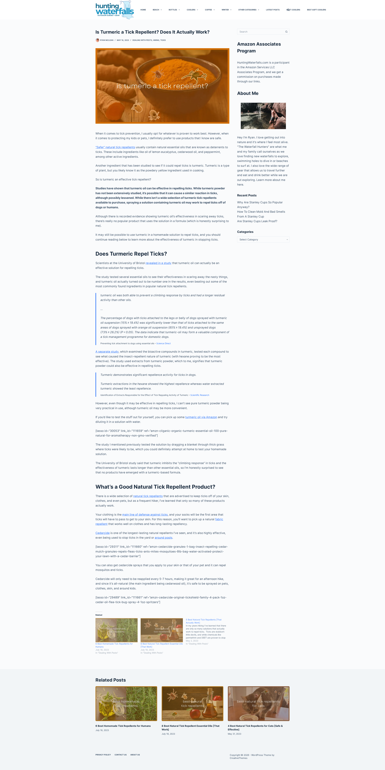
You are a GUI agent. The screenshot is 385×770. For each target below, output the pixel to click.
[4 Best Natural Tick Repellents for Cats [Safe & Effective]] (259, 703)
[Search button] (286, 32)
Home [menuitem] (143, 10)
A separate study (107, 351)
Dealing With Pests (142, 40)
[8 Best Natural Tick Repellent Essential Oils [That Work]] (162, 630)
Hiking (156, 40)
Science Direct (163, 343)
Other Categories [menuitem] (247, 10)
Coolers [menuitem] (191, 10)
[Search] (288, 10)
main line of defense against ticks (145, 514)
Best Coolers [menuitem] (293, 10)
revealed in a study (158, 263)
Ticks (163, 40)
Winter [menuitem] (225, 10)
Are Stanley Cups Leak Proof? (257, 221)
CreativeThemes (238, 758)
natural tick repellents (148, 496)
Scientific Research (199, 395)
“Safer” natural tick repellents (115, 147)
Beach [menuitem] (156, 10)
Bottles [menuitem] (173, 10)
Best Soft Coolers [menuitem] (316, 10)
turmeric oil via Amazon (201, 417)
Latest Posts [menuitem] (273, 10)
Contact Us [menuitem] (121, 755)
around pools (163, 537)
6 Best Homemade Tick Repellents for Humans (123, 725)
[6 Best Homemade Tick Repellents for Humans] (116, 630)
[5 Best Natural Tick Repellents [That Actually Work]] (208, 631)
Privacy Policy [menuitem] (103, 755)
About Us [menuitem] (135, 755)
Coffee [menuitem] (208, 10)
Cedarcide (102, 533)
